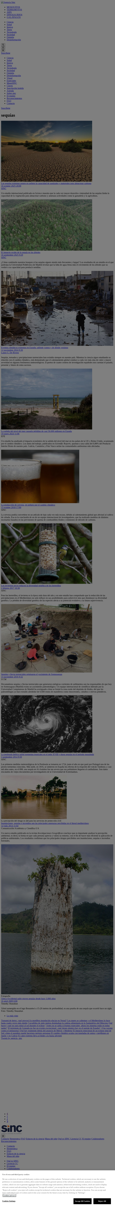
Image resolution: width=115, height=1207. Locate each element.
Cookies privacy (9, 1195)
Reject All (102, 1201)
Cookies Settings (8, 1201)
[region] (57, 1188)
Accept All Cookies (82, 1201)
